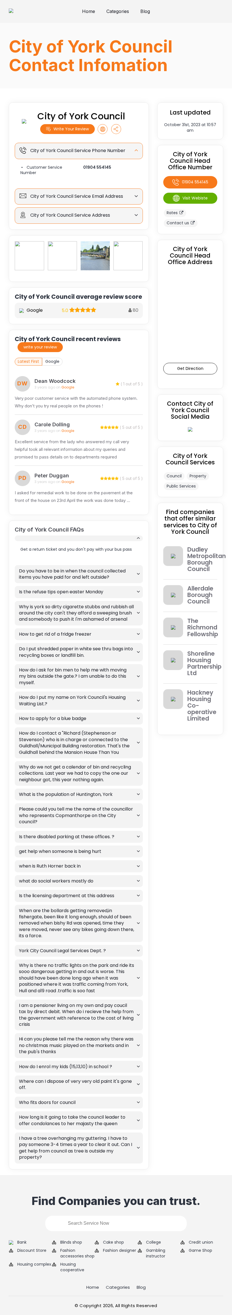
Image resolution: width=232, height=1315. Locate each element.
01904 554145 (97, 167)
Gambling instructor (155, 1253)
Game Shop (200, 1250)
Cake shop (113, 1242)
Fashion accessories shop (77, 1253)
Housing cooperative (72, 1267)
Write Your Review (71, 129)
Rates (172, 213)
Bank (22, 1242)
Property (198, 476)
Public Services (181, 486)
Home (88, 11)
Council (174, 476)
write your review (40, 347)
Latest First (28, 361)
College (153, 1242)
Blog (145, 11)
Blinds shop (71, 1242)
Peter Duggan (52, 475)
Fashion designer (119, 1250)
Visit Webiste (195, 198)
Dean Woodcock (55, 381)
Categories (117, 11)
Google (52, 361)
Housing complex (34, 1264)
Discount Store (31, 1250)
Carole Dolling (52, 424)
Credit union (201, 1242)
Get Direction (190, 368)
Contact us (178, 223)
